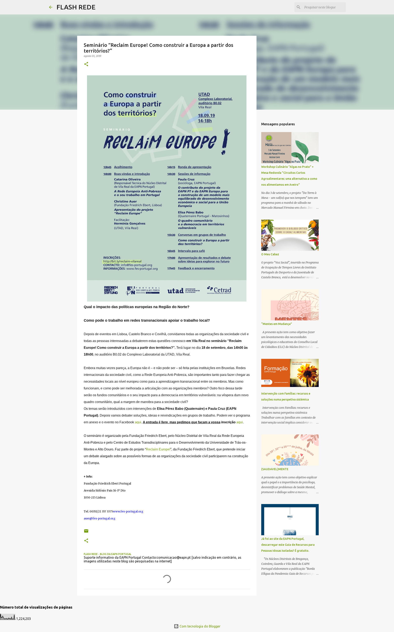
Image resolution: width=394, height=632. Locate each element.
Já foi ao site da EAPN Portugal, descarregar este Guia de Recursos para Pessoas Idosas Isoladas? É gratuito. (288, 544)
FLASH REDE (75, 7)
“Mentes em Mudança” (276, 324)
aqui (138, 422)
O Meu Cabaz (270, 254)
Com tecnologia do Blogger (199, 626)
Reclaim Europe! (158, 449)
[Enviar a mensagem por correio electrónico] (86, 532)
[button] (86, 64)
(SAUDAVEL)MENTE (274, 469)
